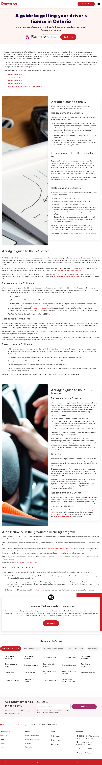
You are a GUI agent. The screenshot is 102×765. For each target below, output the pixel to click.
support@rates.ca (85, 753)
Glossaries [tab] (92, 648)
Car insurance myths (69, 657)
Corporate (28, 747)
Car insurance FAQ (49, 657)
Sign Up (84, 706)
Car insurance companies (28, 657)
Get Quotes (86, 4)
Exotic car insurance (69, 665)
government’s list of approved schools (70, 270)
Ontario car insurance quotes (67, 615)
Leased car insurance (12, 680)
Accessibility (83, 762)
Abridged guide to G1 (15, 74)
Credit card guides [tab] (76, 648)
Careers (2, 739)
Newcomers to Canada (29, 680)
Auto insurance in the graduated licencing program (25, 86)
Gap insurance (10, 673)
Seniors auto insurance (51, 680)
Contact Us (4, 743)
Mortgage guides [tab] (31, 648)
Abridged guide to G (15, 83)
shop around (40, 590)
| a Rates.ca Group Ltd (21, 762)
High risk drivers (29, 673)
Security (75, 762)
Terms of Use (67, 762)
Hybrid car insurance (88, 673)
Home (4, 725)
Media (2, 747)
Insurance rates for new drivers (58, 549)
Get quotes (51, 623)
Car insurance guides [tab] (11, 648)
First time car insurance (85, 665)
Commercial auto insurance (49, 665)
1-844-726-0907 (85, 749)
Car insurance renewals (85, 657)
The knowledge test (15, 77)
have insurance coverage (62, 516)
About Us (3, 736)
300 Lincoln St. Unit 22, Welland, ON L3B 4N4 (86, 743)
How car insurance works (49, 672)
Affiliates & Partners (32, 739)
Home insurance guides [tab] (53, 648)
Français (28, 743)
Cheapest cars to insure (11, 665)
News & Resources (32, 736)
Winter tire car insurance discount (68, 680)
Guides (11, 725)
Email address (42, 702)
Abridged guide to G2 (15, 80)
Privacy (91, 762)
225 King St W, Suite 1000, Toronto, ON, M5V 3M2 (87, 737)
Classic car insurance (31, 665)
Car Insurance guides (23, 725)
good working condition (41, 308)
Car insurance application (9, 657)
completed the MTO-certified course (66, 276)
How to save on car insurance (69, 672)
